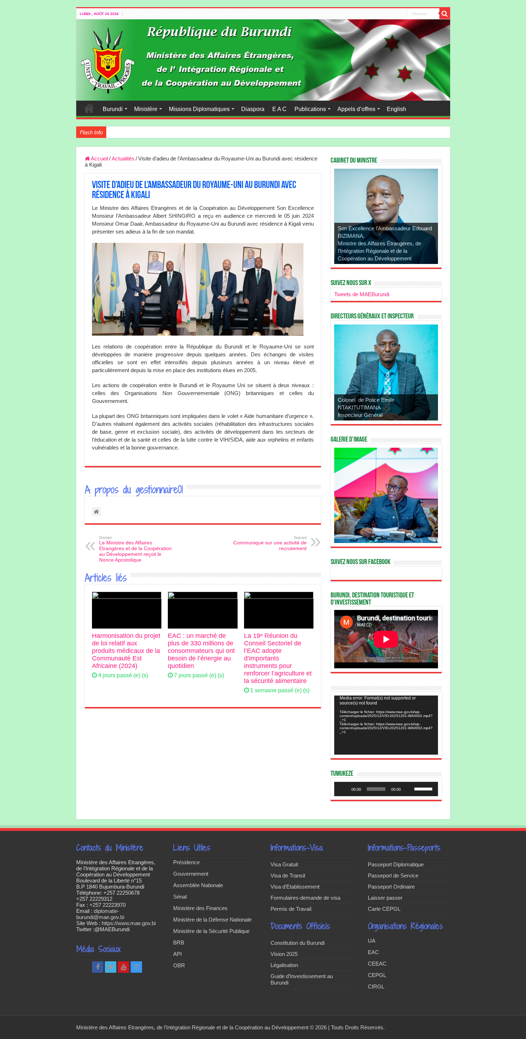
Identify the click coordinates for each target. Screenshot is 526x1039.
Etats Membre (143, 13)
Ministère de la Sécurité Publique (211, 931)
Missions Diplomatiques (199, 109)
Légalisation (284, 965)
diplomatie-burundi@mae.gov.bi (100, 914)
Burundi (113, 109)
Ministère (145, 109)
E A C (279, 109)
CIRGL (376, 986)
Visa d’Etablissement (295, 887)
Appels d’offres (356, 109)
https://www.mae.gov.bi (129, 923)
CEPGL (377, 975)
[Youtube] (123, 967)
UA (371, 941)
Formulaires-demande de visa (305, 898)
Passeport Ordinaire (391, 887)
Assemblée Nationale (198, 885)
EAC (373, 952)
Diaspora (252, 109)
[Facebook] (97, 967)
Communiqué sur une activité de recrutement (270, 543)
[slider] (424, 788)
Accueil (89, 108)
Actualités (123, 158)
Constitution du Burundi (298, 943)
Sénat (180, 897)
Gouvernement (190, 874)
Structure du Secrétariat (229, 13)
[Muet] (408, 789)
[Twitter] (110, 967)
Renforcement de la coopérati (142, 132)
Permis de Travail (291, 909)
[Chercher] (444, 13)
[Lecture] (343, 789)
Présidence (186, 862)
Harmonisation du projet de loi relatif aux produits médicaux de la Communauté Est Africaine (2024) (126, 650)
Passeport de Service (393, 875)
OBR (179, 965)
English (396, 109)
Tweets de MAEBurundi (361, 294)
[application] (386, 725)
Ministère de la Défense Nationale (212, 920)
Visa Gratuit (284, 864)
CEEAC (377, 964)
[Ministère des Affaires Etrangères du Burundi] (263, 60)
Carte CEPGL (384, 909)
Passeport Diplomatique (396, 864)
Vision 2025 (284, 954)
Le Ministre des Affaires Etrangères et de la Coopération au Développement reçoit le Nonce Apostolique (135, 549)
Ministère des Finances (200, 908)
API (177, 954)
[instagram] (136, 967)
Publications (310, 109)
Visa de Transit (288, 875)
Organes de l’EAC (181, 13)
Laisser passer (385, 898)
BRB (178, 942)
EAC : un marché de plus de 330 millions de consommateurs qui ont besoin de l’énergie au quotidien (201, 650)
